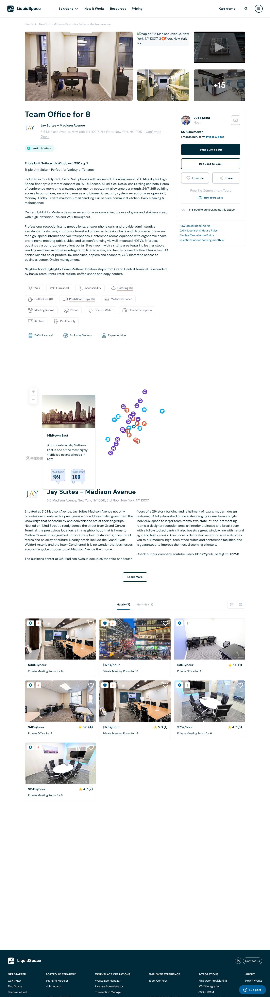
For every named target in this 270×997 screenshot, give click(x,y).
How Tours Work (213, 197)
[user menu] (259, 9)
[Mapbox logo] (34, 458)
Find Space (15, 986)
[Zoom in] (33, 391)
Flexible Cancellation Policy (196, 235)
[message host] (235, 120)
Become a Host (17, 992)
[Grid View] (240, 605)
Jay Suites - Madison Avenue (92, 24)
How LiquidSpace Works (194, 226)
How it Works (94, 9)
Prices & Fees (215, 137)
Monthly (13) (144, 604)
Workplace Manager (107, 981)
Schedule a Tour (210, 149)
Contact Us (252, 961)
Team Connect (158, 981)
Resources (118, 9)
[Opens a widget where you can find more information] (252, 990)
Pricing (137, 9)
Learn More (135, 577)
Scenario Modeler (57, 981)
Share (229, 178)
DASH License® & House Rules (198, 230)
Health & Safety (42, 148)
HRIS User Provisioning (212, 981)
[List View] (231, 605)
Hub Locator (53, 986)
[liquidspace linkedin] (238, 961)
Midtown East (62, 24)
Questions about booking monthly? (201, 240)
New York (30, 24)
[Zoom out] (33, 400)
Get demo (227, 9)
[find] (246, 9)
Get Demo (15, 981)
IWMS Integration (209, 986)
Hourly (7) (123, 604)
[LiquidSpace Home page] (24, 9)
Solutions (66, 9)
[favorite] (195, 178)
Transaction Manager (108, 992)
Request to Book (210, 164)
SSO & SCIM (206, 992)
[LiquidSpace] (24, 961)
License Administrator (109, 986)
